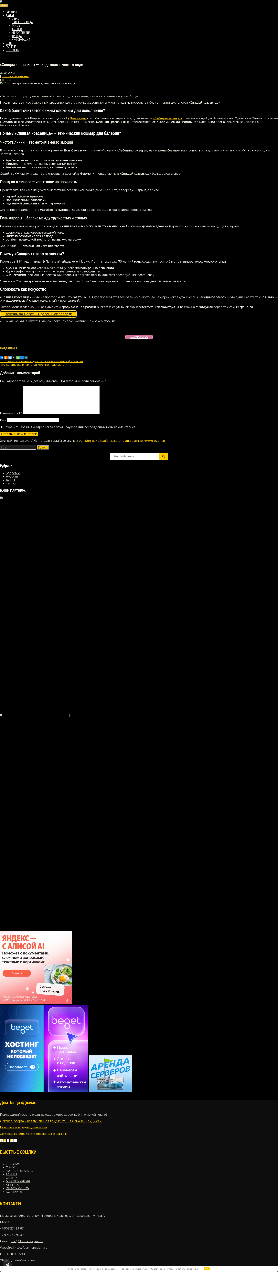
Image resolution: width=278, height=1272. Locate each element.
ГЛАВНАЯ (11, 11)
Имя (3, 420)
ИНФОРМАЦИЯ (21, 39)
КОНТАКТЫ (12, 50)
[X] (14, 357)
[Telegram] (10, 357)
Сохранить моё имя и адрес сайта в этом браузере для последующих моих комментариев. (70, 427)
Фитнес (11, 483)
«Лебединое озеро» (167, 118)
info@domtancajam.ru (27, 1241)
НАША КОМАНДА (22, 22)
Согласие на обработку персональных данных (33, 1134)
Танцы (6, 80)
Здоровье (13, 473)
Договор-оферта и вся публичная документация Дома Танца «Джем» (51, 1121)
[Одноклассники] (6, 357)
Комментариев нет (15, 76)
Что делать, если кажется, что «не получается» (35, 364)
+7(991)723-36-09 (12, 1235)
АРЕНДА (17, 36)
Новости (12, 476)
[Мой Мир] (22, 357)
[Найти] (163, 456)
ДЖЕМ (10, 15)
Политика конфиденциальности (23, 1127)
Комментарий (11, 413)
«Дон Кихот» (77, 118)
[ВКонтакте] (1, 357)
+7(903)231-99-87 (12, 1228)
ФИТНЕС (17, 29)
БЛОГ (9, 43)
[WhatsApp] (18, 357)
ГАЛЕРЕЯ (11, 46)
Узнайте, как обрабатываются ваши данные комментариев (122, 440)
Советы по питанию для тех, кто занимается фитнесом (41, 361)
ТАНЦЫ (16, 25)
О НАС (15, 18)
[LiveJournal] (26, 357)
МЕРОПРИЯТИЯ (21, 32)
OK (206, 1269)
